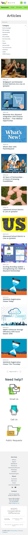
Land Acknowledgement (14, 485)
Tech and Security (6, 47)
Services (14, 457)
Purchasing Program (14, 473)
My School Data (6, 39)
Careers (14, 483)
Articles (12, 7)
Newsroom (5, 7)
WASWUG (5, 49)
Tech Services (14, 465)
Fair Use (20, 530)
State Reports (14, 463)
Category (5, 26)
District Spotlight (6, 28)
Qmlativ (4, 43)
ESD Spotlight (5, 30)
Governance (14, 479)
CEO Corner (14, 481)
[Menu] (25, 3)
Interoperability (6, 32)
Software (14, 459)
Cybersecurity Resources (14, 467)
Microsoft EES (5, 36)
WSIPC (4, 52)
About (14, 476)
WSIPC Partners (6, 54)
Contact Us (4, 532)
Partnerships (14, 469)
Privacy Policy (14, 530)
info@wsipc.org (15, 503)
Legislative (5, 34)
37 (16, 371)
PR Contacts (19, 7)
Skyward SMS (5, 45)
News (3, 41)
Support (14, 461)
